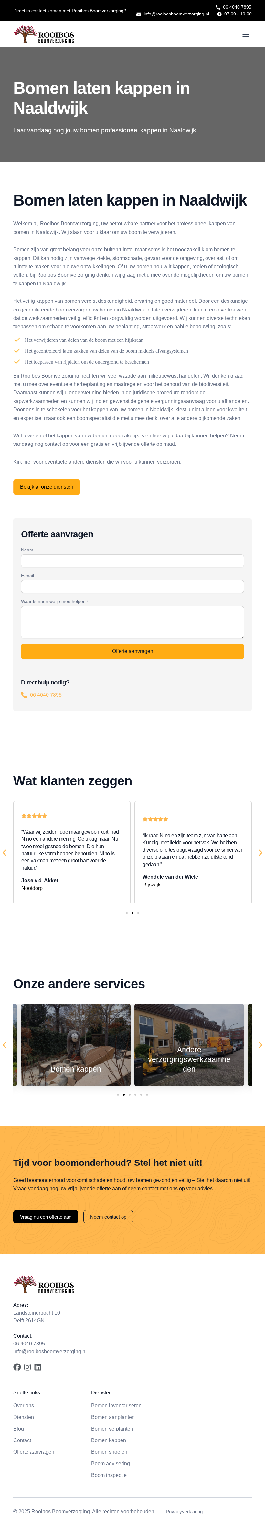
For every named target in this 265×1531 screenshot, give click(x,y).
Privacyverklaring (184, 1511)
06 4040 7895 (46, 695)
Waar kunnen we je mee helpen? (54, 601)
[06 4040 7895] (24, 695)
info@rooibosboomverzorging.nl (50, 1351)
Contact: (22, 1336)
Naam (27, 549)
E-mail (27, 575)
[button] (246, 35)
